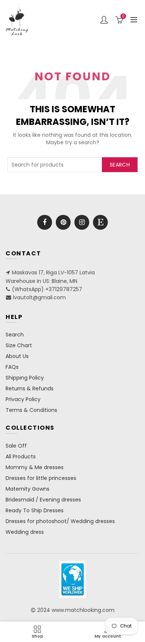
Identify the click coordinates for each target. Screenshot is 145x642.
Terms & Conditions (31, 410)
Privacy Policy (23, 399)
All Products (21, 456)
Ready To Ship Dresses (35, 510)
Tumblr (100, 222)
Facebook (44, 222)
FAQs (12, 367)
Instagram (81, 222)
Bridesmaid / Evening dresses (43, 499)
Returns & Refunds (30, 388)
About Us (17, 356)
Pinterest (63, 222)
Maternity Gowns (27, 489)
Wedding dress (25, 532)
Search (120, 164)
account (104, 19)
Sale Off (16, 445)
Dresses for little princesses (41, 478)
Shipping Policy (25, 377)
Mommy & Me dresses (35, 467)
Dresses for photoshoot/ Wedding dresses (60, 521)
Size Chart (19, 345)
